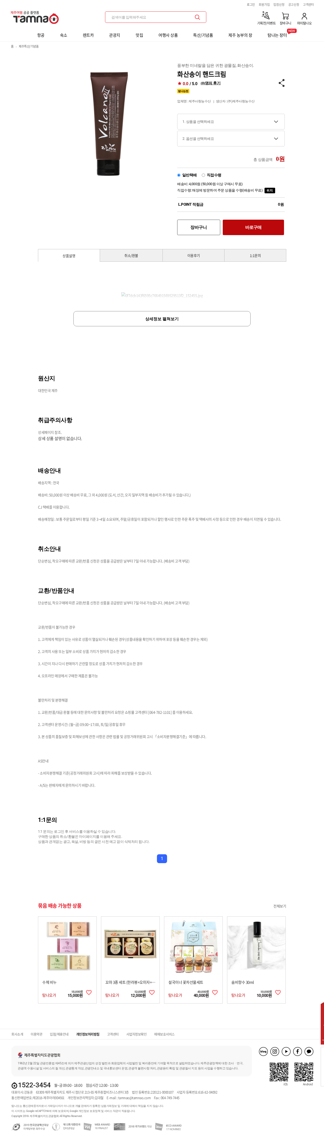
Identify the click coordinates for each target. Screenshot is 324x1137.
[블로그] (263, 1051)
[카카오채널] (309, 1051)
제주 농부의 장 (240, 35)
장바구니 (198, 227)
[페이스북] (297, 1051)
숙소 (63, 35)
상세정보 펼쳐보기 (162, 318)
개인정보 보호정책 (89, 1111)
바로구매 (253, 227)
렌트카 (88, 35)
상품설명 (69, 255)
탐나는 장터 (277, 33)
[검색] (197, 17)
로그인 (251, 4)
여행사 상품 (168, 35)
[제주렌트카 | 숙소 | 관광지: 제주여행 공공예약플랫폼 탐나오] (36, 15)
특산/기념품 (203, 35)
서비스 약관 (111, 1111)
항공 (41, 35)
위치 (270, 190)
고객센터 (308, 4)
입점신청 (278, 4)
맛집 (139, 35)
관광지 (114, 35)
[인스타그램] (274, 1051)
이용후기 (193, 255)
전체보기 (279, 905)
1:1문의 (255, 255)
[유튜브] (286, 1051)
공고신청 (293, 4)
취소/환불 (131, 255)
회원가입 (264, 4)
